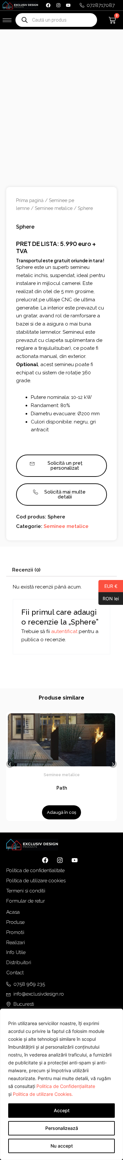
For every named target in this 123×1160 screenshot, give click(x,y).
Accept (62, 1110)
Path (61, 788)
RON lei (108, 598)
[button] (10, 764)
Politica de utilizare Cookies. (43, 1094)
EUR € (107, 586)
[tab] (61, 570)
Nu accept (62, 1146)
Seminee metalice (53, 208)
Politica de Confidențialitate (65, 1086)
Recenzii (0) (26, 570)
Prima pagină (30, 200)
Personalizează (61, 1128)
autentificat (64, 631)
